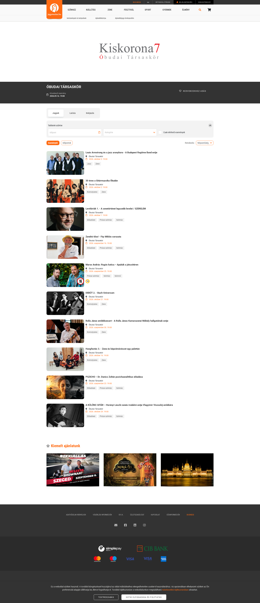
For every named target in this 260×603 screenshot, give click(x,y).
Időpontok (67, 143)
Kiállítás (91, 9)
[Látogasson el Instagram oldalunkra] (144, 525)
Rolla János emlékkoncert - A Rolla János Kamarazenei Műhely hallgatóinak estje (127, 320)
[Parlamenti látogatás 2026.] (187, 469)
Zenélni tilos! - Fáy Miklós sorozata (103, 236)
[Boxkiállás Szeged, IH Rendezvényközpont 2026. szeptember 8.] (72, 469)
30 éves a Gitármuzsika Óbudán (102, 180)
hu (148, 2)
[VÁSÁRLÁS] (65, 163)
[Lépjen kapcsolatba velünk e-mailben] (115, 525)
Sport (148, 9)
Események (53, 143)
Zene (110, 9)
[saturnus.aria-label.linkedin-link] (135, 525)
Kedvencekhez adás (194, 91)
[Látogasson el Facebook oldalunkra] (125, 525)
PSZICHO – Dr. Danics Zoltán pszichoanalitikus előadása (114, 377)
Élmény (186, 9)
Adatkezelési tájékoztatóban (175, 590)
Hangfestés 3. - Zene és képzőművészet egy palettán (113, 348)
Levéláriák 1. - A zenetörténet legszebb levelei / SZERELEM (116, 208)
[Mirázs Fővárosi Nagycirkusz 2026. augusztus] (130, 469)
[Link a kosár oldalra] (209, 10)
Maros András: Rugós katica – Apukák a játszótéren (112, 264)
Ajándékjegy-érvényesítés (124, 18)
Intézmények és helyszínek (76, 18)
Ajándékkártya (100, 18)
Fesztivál (129, 9)
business (137, 2)
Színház (72, 9)
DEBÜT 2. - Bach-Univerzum (100, 292)
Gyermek (166, 9)
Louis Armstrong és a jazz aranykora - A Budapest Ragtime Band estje (121, 152)
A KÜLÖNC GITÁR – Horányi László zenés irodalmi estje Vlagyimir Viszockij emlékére (129, 405)
